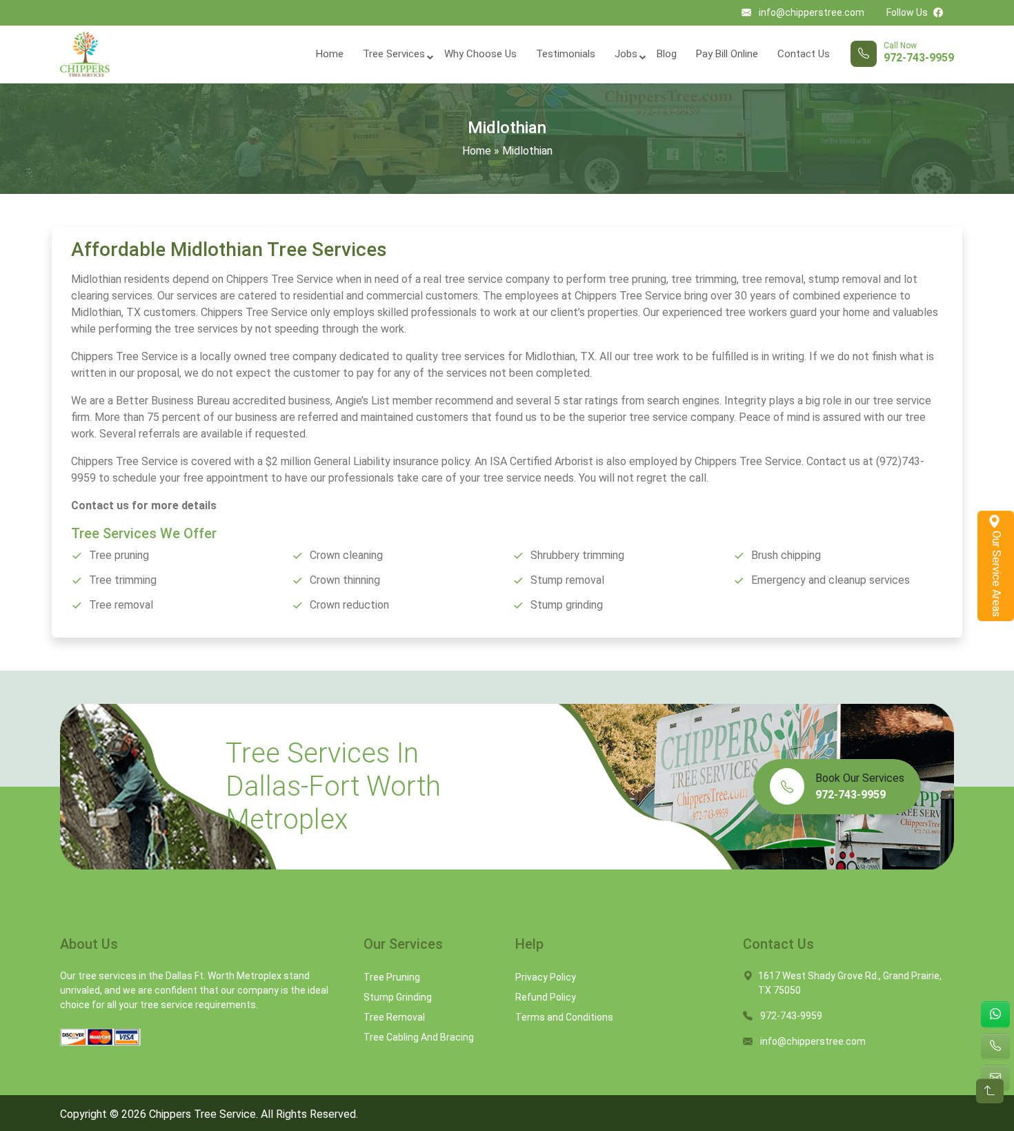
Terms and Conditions (564, 1017)
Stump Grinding (398, 997)
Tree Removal (394, 1017)
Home (330, 54)
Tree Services (394, 54)
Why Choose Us (480, 54)
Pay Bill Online (727, 54)
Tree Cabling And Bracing (419, 1037)
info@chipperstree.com (811, 12)
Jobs (626, 54)
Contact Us (803, 54)
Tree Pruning (392, 977)
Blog (667, 54)
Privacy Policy (545, 977)
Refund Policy (545, 997)
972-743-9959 (919, 57)
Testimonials (565, 54)
